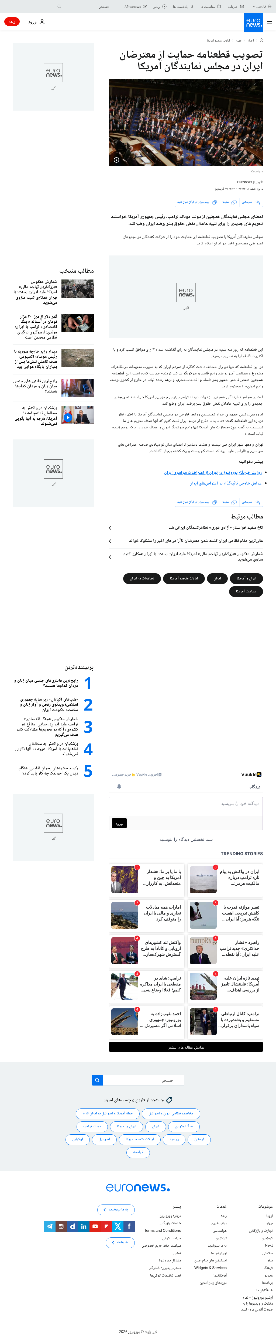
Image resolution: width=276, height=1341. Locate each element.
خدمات (221, 1207)
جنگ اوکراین (184, 1126)
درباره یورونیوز (170, 1216)
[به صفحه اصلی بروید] (253, 22)
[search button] (59, 6)
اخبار (251, 41)
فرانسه (138, 1152)
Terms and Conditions (162, 1231)
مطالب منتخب (76, 271)
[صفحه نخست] (261, 40)
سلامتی (267, 1253)
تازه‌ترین (221, 1238)
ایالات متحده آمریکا (184, 578)
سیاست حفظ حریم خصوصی (161, 1246)
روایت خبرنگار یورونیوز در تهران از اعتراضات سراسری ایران (213, 472)
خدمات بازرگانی (170, 1223)
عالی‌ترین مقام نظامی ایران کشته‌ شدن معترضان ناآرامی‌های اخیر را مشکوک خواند (196, 541)
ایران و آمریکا (246, 578)
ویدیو (268, 1275)
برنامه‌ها (267, 1283)
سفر (270, 1260)
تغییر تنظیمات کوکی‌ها (165, 1275)
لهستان (199, 1139)
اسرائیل (104, 1139)
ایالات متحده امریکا (218, 41)
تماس (177, 1253)
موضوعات (265, 1207)
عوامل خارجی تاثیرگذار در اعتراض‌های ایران (225, 483)
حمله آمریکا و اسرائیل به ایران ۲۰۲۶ (107, 1113)
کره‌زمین (267, 1238)
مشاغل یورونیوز (170, 1260)
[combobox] (86, 6)
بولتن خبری (219, 1223)
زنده (12, 21)
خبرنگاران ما (264, 1290)
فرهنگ (268, 1268)
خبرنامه (122, 1242)
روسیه (174, 1139)
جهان (239, 41)
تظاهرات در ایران (142, 578)
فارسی (261, 6)
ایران (217, 578)
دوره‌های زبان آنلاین (213, 1283)
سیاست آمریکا (246, 591)
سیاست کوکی (171, 1238)
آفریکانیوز (220, 1275)
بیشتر (177, 1207)
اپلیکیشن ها (219, 1253)
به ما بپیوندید (217, 1246)
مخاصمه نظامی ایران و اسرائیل (171, 1113)
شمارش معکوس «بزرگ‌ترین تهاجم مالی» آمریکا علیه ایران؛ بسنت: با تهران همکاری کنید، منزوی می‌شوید (192, 557)
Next (269, 1246)
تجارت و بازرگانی (261, 1231)
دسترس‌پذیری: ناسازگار (165, 1268)
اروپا (269, 1216)
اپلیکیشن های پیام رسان (210, 1260)
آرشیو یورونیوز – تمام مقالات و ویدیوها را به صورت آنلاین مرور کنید (257, 1304)
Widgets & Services (210, 1268)
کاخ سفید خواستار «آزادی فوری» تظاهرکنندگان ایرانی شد (216, 528)
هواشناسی (219, 1231)
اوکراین (77, 1139)
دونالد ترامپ (92, 1126)
